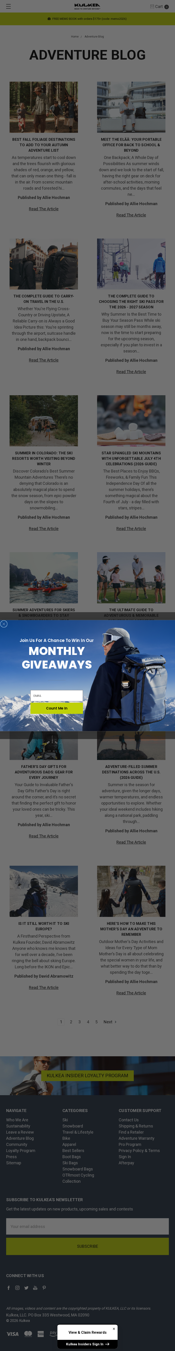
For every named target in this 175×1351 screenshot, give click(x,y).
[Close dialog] (4, 624)
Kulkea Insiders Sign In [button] (85, 1344)
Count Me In (56, 708)
